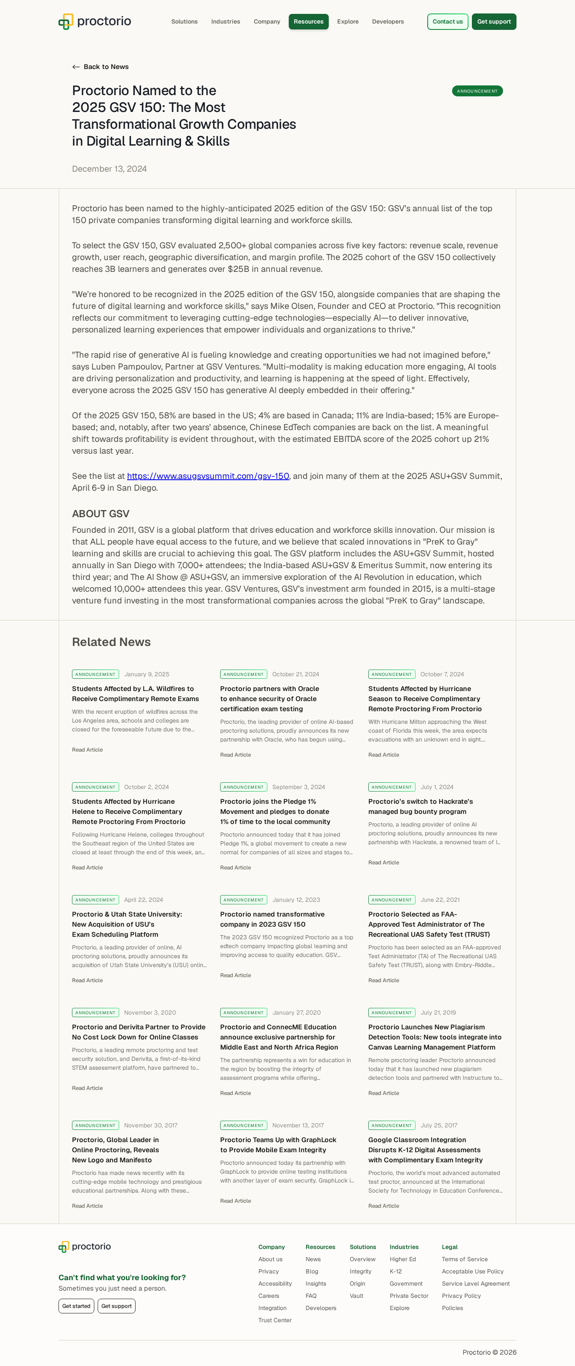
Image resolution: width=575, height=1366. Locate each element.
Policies (452, 1308)
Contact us (448, 21)
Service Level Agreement (476, 1283)
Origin (357, 1283)
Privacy (268, 1271)
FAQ (311, 1296)
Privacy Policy (461, 1296)
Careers (268, 1296)
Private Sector (409, 1296)
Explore (348, 21)
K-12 (396, 1271)
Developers (388, 21)
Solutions (184, 21)
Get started (76, 1306)
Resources (309, 21)
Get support (494, 21)
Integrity (361, 1271)
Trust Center (275, 1320)
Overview (362, 1259)
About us (270, 1259)
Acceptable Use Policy (473, 1271)
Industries (225, 21)
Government (406, 1283)
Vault (356, 1296)
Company (267, 21)
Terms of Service (465, 1259)
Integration (272, 1308)
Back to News (106, 66)
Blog (312, 1271)
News (313, 1259)
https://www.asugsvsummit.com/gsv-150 (208, 475)
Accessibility (275, 1283)
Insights (316, 1283)
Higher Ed (403, 1259)
